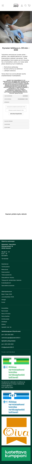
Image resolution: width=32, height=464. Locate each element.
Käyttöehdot (5, 264)
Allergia (4, 299)
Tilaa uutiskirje (8, 352)
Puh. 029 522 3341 (7, 387)
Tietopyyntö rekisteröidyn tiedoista (11, 280)
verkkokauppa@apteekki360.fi (11, 337)
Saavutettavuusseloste (8, 285)
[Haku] (26, 6)
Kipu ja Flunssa (6, 313)
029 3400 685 (9, 334)
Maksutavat (5, 269)
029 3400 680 (9, 344)
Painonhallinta (6, 316)
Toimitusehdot (6, 266)
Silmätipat (4, 321)
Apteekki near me (6, 327)
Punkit (3, 302)
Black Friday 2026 (7, 294)
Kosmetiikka (5, 308)
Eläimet (4, 324)
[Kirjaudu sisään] (22, 6)
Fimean (14, 384)
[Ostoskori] (29, 6)
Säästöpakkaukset (7, 291)
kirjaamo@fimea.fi (7, 385)
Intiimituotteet (5, 319)
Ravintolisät (5, 311)
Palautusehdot (6, 272)
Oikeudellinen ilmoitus (8, 277)
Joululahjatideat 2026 (8, 297)
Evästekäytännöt (6, 283)
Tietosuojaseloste (6, 274)
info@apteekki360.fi (8, 347)
